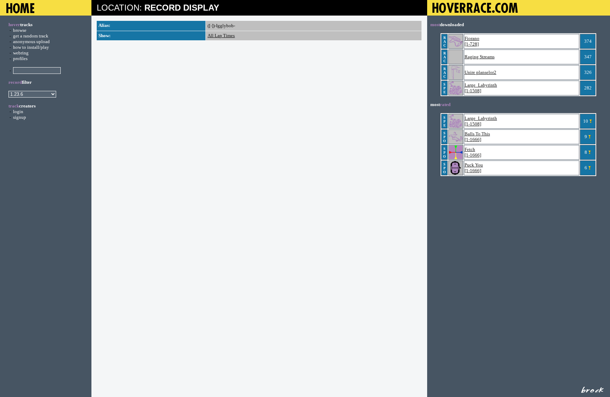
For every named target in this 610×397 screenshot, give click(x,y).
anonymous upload (31, 41)
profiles (20, 58)
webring (21, 53)
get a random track (30, 36)
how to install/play (31, 47)
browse (19, 30)
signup (19, 117)
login (18, 111)
